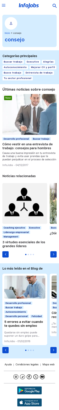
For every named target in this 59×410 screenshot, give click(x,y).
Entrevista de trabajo (39, 72)
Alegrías (48, 61)
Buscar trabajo (13, 61)
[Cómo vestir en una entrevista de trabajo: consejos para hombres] (29, 133)
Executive (33, 61)
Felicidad (37, 316)
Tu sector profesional (17, 78)
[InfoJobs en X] (36, 377)
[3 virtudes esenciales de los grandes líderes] (24, 222)
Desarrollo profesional (16, 139)
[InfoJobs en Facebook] (29, 377)
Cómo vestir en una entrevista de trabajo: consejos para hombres (27, 146)
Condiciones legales (27, 364)
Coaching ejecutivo (14, 227)
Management (11, 236)
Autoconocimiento (15, 67)
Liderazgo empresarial (16, 232)
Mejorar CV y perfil (43, 67)
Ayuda (8, 364)
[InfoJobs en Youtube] (42, 377)
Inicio (7, 33)
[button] (5, 254)
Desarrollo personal (17, 316)
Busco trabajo (12, 72)
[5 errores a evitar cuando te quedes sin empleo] (24, 297)
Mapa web (48, 364)
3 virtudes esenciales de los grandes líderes (23, 244)
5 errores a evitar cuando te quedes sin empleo (23, 324)
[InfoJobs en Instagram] (16, 377)
